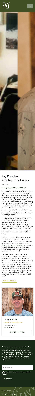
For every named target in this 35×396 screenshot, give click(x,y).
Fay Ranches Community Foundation (15, 244)
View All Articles (9, 281)
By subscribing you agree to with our (16, 373)
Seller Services (8, 394)
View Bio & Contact (17, 332)
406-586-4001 (9, 328)
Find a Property (8, 391)
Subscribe (8, 379)
